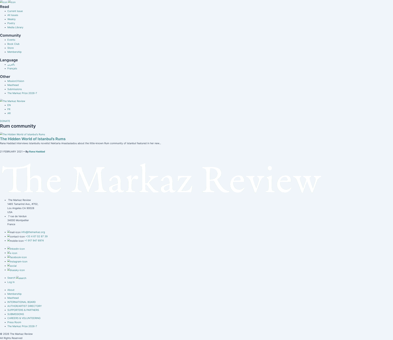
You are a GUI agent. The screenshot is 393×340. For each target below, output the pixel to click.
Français (12, 68)
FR (8, 109)
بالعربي (11, 64)
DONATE (5, 121)
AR (9, 113)
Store (10, 47)
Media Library (15, 27)
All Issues (12, 15)
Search (11, 277)
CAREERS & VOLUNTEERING (24, 318)
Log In (11, 282)
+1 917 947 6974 (34, 240)
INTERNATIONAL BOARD (21, 302)
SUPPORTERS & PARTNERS (23, 309)
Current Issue (15, 11)
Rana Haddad (37, 151)
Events (11, 39)
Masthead (13, 84)
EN (9, 105)
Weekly (11, 19)
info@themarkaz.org (33, 232)
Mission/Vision (15, 81)
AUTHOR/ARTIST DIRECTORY (24, 305)
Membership (14, 51)
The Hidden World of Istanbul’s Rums (33, 139)
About (10, 289)
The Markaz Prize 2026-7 (22, 93)
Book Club (13, 43)
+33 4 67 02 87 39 (36, 236)
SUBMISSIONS (15, 314)
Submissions (14, 89)
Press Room (14, 322)
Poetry (11, 23)
